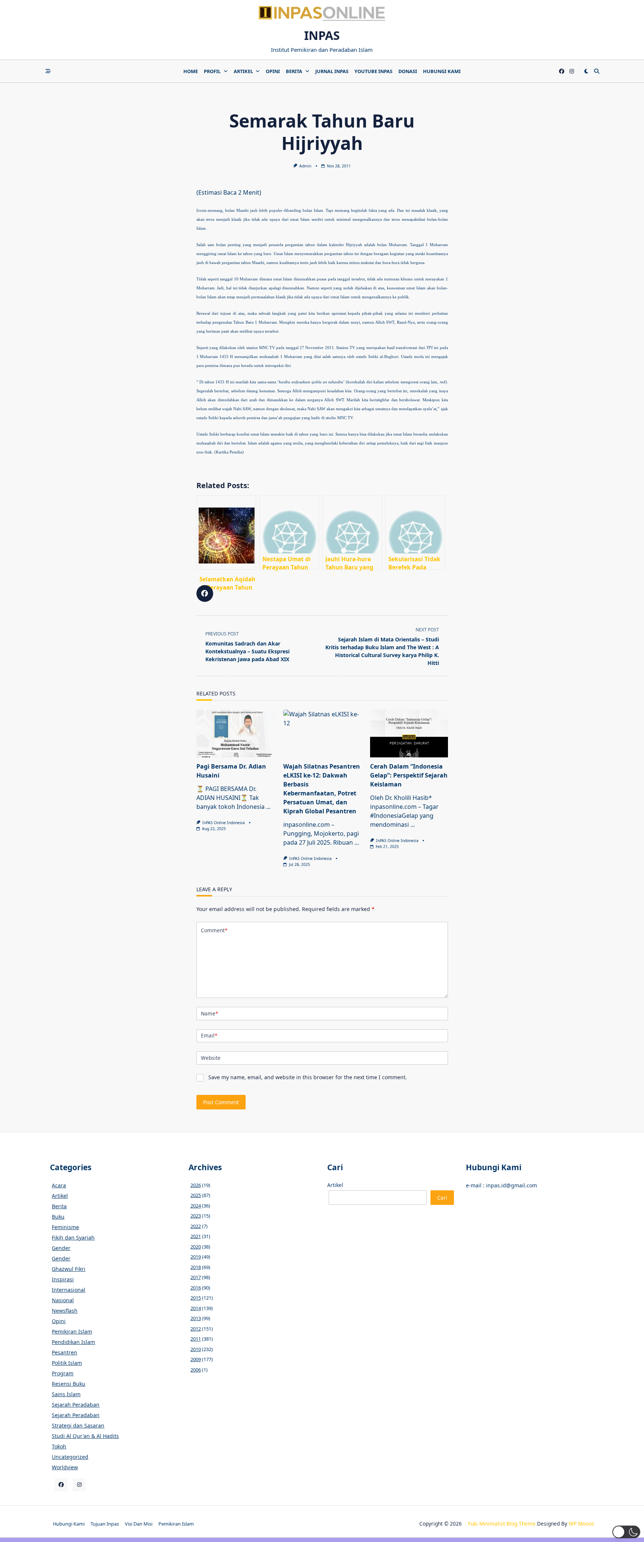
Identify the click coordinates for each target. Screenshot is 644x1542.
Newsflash (65, 1310)
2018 (195, 1267)
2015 (195, 1297)
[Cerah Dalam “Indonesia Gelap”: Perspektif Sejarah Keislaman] (409, 733)
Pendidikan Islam (73, 1341)
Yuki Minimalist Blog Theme (502, 1523)
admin (305, 166)
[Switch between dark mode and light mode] (586, 71)
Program (62, 1373)
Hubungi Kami (442, 71)
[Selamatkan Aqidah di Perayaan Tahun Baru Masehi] (226, 532)
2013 (195, 1318)
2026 (195, 1185)
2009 (195, 1359)
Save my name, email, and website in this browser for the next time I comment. (307, 1077)
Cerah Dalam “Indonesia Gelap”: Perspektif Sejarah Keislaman (409, 775)
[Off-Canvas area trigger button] (48, 71)
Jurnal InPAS (331, 71)
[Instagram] (571, 71)
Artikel (243, 71)
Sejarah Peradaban (76, 1404)
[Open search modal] (596, 71)
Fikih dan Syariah (73, 1237)
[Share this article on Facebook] (204, 593)
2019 (195, 1256)
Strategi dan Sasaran (78, 1425)
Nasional (63, 1300)
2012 (195, 1328)
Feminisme (65, 1227)
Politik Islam (67, 1362)
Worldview (65, 1467)
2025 (195, 1195)
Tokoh (59, 1446)
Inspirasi (63, 1279)
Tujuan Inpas (105, 1524)
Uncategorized (70, 1456)
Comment (214, 930)
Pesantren (64, 1352)
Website (211, 1057)
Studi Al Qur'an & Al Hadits (85, 1435)
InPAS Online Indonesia (223, 822)
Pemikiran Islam (72, 1331)
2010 (195, 1349)
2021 (195, 1236)
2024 (195, 1205)
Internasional (68, 1289)
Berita (294, 71)
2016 (195, 1287)
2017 (195, 1277)
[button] (626, 1532)
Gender (61, 1247)
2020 (195, 1246)
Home (190, 71)
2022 (195, 1226)
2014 (195, 1308)
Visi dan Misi (138, 1524)
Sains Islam (66, 1394)
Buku (58, 1216)
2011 (195, 1338)
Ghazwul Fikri (68, 1268)
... (268, 807)
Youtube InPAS (373, 71)
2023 (195, 1215)
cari (442, 1197)
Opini (273, 71)
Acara (59, 1185)
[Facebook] (561, 71)
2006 (195, 1369)
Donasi (407, 71)
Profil (212, 71)
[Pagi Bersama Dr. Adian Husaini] (235, 733)
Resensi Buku (68, 1383)
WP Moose (581, 1523)
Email (209, 1035)
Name (209, 1013)
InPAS (322, 35)
